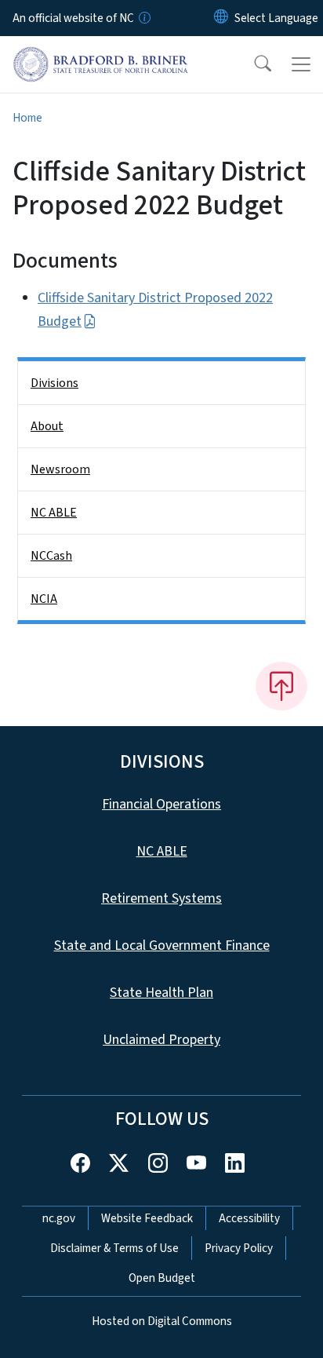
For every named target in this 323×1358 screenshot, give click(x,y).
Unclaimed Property (161, 1040)
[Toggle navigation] (301, 64)
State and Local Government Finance (162, 945)
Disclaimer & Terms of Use (114, 1248)
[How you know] (143, 18)
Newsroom (60, 469)
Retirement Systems (161, 898)
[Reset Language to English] (221, 18)
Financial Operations (161, 804)
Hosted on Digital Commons (162, 1321)
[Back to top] (281, 686)
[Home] (101, 54)
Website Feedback (147, 1218)
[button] (252, 64)
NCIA (44, 599)
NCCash (51, 555)
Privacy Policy (239, 1248)
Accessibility (249, 1218)
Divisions (54, 383)
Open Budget (162, 1278)
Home (27, 117)
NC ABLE (54, 512)
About (47, 426)
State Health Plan (161, 992)
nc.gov (58, 1218)
